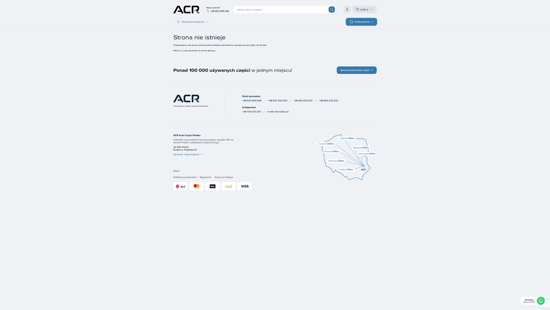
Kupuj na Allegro (224, 177)
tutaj (181, 50)
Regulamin (205, 177)
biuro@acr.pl (281, 111)
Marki (176, 171)
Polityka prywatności (184, 177)
